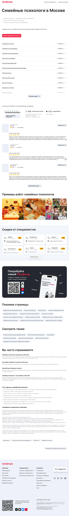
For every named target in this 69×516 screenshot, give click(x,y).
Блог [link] (38, 488)
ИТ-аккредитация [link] (41, 473)
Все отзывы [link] (5, 475)
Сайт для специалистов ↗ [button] (26, 470)
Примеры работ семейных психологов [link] (28, 194)
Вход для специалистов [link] (26, 473)
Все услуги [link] (5, 473)
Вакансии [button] (39, 483)
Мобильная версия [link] (7, 483)
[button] (62, 125)
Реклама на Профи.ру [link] (43, 475)
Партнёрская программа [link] (43, 480)
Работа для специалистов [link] (26, 475)
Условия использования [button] (9, 478)
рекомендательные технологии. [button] (45, 507)
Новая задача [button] (6, 470)
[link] (11, 35)
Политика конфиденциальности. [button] (45, 509)
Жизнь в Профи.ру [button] (42, 485)
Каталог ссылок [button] (6, 480)
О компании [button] (40, 470)
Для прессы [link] (40, 478)
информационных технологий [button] (44, 503)
